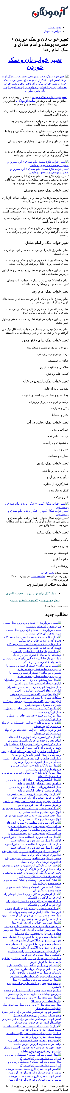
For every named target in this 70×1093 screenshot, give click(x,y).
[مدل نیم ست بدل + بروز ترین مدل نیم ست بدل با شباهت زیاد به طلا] (31, 1001)
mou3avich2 (38, 576)
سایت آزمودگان (25, 100)
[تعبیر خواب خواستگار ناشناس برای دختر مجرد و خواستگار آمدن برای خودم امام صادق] (31, 1015)
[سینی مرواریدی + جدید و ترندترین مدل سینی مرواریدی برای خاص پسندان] (31, 626)
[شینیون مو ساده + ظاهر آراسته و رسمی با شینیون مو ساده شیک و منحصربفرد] (31, 669)
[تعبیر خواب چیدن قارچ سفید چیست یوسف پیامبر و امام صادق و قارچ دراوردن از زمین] (31, 1072)
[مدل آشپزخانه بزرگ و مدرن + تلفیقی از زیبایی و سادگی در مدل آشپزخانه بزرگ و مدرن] (31, 754)
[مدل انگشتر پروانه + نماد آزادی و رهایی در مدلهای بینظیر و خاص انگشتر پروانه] (31, 783)
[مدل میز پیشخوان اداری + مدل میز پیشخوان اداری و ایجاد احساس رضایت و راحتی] (31, 683)
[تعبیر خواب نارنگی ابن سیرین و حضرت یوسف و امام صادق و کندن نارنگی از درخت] (31, 869)
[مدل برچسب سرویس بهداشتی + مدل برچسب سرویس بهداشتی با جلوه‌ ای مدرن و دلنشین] (31, 986)
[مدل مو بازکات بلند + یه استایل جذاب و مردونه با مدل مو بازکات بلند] (31, 769)
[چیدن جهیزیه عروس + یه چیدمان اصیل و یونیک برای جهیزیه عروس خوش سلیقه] (31, 1043)
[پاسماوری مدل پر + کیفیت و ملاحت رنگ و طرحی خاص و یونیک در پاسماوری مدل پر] (31, 969)
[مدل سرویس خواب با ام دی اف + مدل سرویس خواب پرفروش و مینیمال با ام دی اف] (31, 926)
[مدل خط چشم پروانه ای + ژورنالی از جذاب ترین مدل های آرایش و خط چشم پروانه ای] (31, 911)
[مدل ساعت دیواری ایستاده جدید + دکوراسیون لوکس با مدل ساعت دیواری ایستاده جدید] (31, 840)
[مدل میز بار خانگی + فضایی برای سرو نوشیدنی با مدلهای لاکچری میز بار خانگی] (31, 654)
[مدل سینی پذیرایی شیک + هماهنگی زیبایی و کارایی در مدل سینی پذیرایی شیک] (31, 1058)
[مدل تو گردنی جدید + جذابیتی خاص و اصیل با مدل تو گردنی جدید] (31, 712)
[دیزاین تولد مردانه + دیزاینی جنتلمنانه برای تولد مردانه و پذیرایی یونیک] (31, 726)
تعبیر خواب (54, 27)
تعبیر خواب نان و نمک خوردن (49, 97)
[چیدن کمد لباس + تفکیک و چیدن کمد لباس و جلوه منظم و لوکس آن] (31, 883)
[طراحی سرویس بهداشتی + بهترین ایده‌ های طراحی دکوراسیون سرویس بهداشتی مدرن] (31, 826)
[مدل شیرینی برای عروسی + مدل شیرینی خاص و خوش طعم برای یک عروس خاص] (31, 797)
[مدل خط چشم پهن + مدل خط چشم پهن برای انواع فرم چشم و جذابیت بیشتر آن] (31, 811)
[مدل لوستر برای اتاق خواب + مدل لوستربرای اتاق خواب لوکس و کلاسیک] (31, 897)
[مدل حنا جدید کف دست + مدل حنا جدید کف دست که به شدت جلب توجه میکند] (31, 640)
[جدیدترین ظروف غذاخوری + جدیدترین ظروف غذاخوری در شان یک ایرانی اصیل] (31, 854)
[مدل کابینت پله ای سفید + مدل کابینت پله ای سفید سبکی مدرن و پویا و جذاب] (31, 1029)
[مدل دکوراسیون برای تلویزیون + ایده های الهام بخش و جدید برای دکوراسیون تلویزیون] (31, 740)
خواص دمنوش (52, 31)
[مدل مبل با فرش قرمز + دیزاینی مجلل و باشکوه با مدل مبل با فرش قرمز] (31, 954)
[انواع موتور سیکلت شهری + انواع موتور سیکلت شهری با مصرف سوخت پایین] (31, 697)
